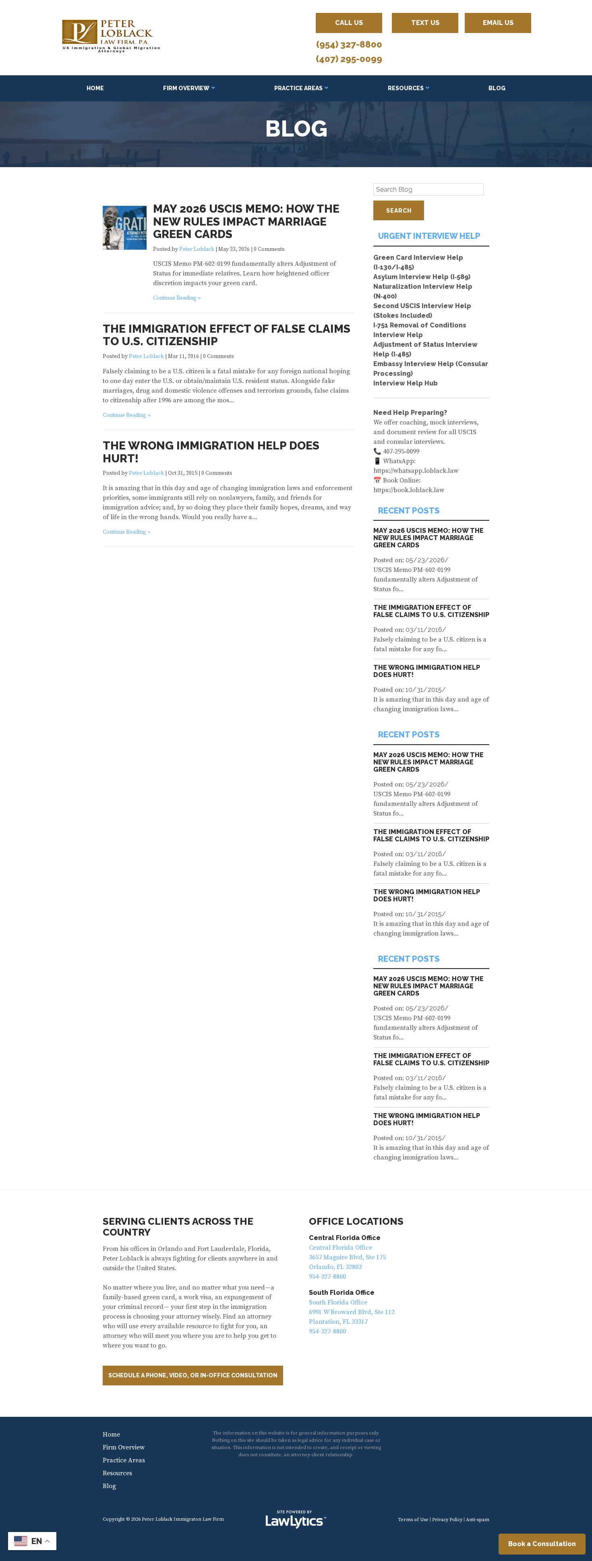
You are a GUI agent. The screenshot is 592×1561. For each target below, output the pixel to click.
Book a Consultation (542, 1544)
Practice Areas (298, 88)
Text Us (425, 23)
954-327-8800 (327, 1277)
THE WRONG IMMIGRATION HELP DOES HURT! (211, 452)
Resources (406, 88)
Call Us (349, 23)
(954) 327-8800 (349, 44)
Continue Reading (175, 298)
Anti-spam (477, 1520)
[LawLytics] (296, 1519)
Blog (497, 88)
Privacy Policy (447, 1520)
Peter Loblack (196, 249)
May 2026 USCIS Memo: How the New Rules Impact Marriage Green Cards (246, 221)
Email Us (498, 23)
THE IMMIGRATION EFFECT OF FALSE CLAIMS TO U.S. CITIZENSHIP (226, 335)
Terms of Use (413, 1520)
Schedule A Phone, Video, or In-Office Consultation (192, 1375)
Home (95, 88)
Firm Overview (186, 88)
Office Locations (356, 1221)
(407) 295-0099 (349, 59)
